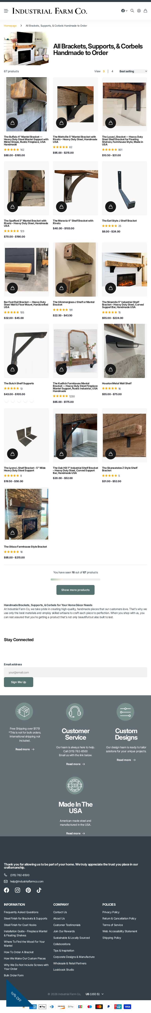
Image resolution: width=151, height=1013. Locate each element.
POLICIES (108, 904)
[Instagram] (17, 890)
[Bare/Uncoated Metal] (6, 400)
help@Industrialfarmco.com (27, 881)
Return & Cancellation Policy (119, 918)
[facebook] (6, 890)
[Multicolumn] (25, 714)
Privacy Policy (110, 912)
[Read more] (124, 11)
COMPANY (61, 904)
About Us (59, 918)
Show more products (75, 589)
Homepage (10, 25)
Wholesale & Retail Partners (69, 963)
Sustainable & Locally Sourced (71, 937)
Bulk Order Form (14, 975)
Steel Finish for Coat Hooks (20, 925)
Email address (13, 664)
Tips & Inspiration (63, 950)
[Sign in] (139, 11)
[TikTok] (39, 890)
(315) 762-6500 (19, 875)
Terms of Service (112, 925)
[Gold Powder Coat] (25, 400)
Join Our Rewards (64, 931)
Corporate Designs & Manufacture (74, 956)
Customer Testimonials (66, 925)
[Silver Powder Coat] (31, 400)
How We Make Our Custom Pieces (25, 958)
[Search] (132, 11)
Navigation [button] (6, 11)
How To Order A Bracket (19, 952)
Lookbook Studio (63, 969)
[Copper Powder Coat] (19, 400)
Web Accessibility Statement (119, 931)
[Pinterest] (28, 890)
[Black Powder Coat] (12, 400)
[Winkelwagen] (145, 11)
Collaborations (61, 944)
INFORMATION (14, 904)
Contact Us (60, 912)
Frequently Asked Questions (21, 912)
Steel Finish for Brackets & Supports (25, 918)
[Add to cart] (12, 122)
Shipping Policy (111, 937)
